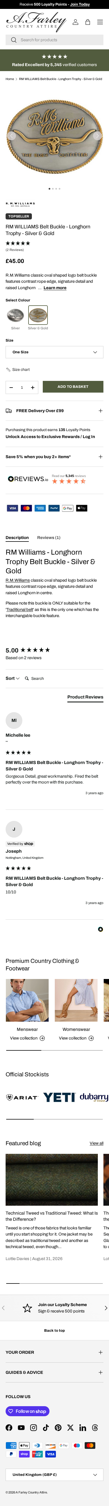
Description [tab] (17, 537)
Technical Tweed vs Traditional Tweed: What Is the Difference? (52, 1216)
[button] (97, 135)
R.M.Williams (18, 580)
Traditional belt (19, 609)
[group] (54, 650)
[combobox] (54, 40)
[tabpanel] (54, 583)
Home (10, 79)
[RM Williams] (20, 201)
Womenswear (76, 1029)
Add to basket (73, 387)
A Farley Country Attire (31, 1492)
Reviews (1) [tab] (48, 537)
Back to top (54, 1330)
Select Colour (18, 300)
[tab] (85, 698)
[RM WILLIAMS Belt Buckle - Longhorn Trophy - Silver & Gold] (38, 315)
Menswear (27, 1029)
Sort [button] (10, 678)
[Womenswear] (76, 1000)
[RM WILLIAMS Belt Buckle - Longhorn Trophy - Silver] (15, 315)
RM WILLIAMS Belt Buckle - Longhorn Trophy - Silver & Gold (60, 79)
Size (9, 340)
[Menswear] (27, 1000)
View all (96, 1143)
